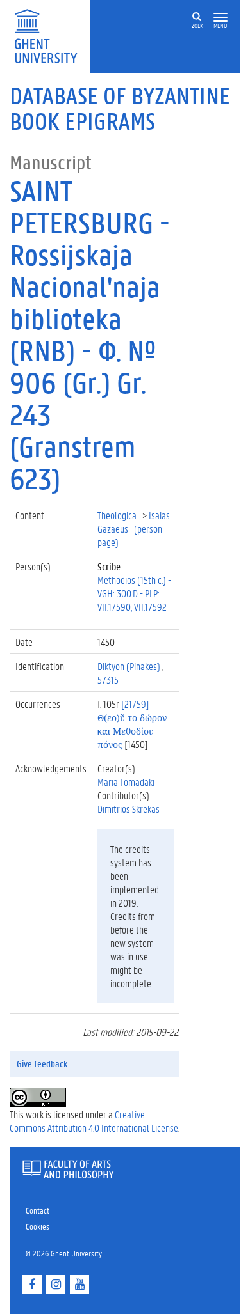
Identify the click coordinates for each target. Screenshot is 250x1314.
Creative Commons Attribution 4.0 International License (94, 1120)
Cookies (37, 1226)
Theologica (117, 515)
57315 (108, 679)
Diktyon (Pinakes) (129, 666)
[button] (220, 17)
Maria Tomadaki (125, 781)
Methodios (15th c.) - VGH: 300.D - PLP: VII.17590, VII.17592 (134, 593)
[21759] (132, 724)
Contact (37, 1210)
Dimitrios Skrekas (128, 808)
